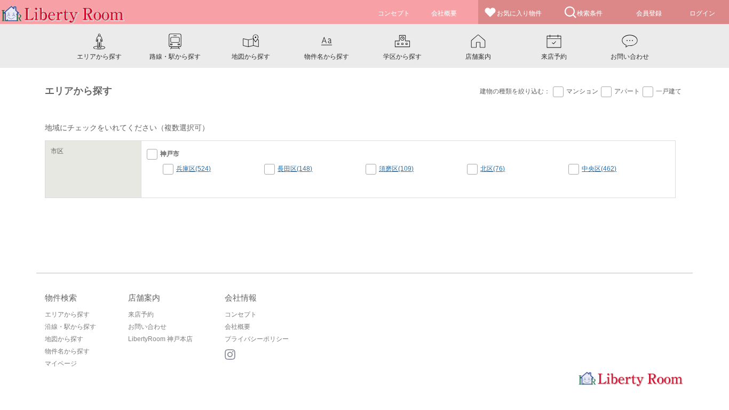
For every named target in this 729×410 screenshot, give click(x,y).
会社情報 (241, 297)
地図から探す (64, 339)
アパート (627, 91)
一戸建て (669, 91)
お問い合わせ (147, 326)
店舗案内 (144, 297)
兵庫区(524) (193, 168)
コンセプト (241, 314)
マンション (582, 91)
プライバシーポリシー (257, 339)
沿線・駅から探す (70, 326)
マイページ (61, 363)
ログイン (702, 13)
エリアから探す (67, 314)
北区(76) (492, 168)
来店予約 (141, 314)
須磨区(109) (396, 168)
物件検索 (61, 297)
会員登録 (649, 13)
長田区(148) (295, 168)
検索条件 (590, 13)
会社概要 (237, 326)
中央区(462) (599, 168)
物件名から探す (67, 351)
